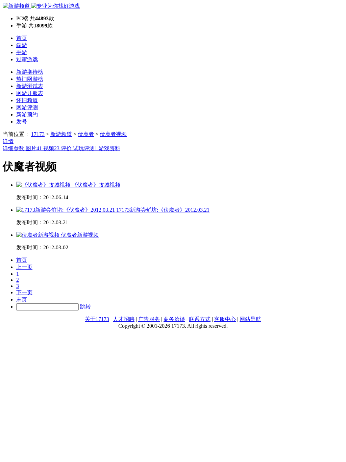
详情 (8, 141)
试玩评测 (85, 148)
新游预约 (27, 114)
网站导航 (250, 319)
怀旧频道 (27, 100)
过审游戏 (27, 59)
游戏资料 (109, 148)
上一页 (24, 267)
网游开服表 (29, 93)
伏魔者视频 (113, 134)
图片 (34, 148)
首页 (21, 38)
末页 (21, 299)
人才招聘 (123, 319)
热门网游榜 (29, 79)
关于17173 (97, 319)
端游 (21, 45)
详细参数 (14, 148)
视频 (51, 148)
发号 (21, 121)
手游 (21, 52)
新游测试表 (29, 86)
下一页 (24, 292)
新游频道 (61, 134)
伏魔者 (86, 134)
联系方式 (200, 319)
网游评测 (27, 107)
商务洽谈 (174, 319)
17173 (38, 134)
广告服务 (149, 319)
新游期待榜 (29, 72)
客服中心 (225, 319)
